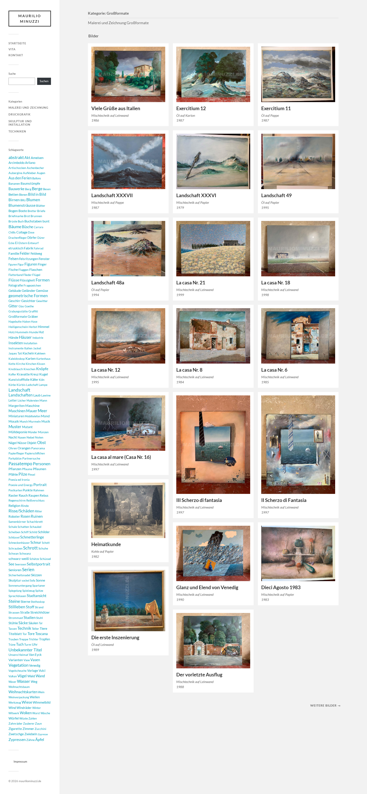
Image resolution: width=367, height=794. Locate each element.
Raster (13, 495)
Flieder (27, 275)
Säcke (23, 623)
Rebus (44, 495)
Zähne (30, 740)
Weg (34, 681)
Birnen (14, 200)
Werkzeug (14, 702)
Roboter (14, 516)
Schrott (30, 547)
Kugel (43, 374)
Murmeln (34, 421)
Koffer (12, 374)
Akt (27, 158)
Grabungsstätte (18, 311)
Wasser (23, 681)
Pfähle (13, 474)
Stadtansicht (36, 596)
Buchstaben (33, 221)
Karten (30, 358)
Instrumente (16, 348)
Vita (12, 49)
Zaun (38, 723)
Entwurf (33, 243)
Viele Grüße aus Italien (115, 108)
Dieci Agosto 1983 (281, 587)
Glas (21, 306)
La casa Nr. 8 (189, 370)
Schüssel (45, 559)
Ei (16, 243)
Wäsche (45, 713)
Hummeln (21, 332)
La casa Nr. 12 (105, 370)
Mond (45, 416)
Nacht (12, 437)
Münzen (43, 432)
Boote (22, 211)
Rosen (25, 516)
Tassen (12, 628)
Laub (37, 395)
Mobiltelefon (32, 416)
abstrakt (16, 157)
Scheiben (14, 532)
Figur (21, 264)
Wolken (26, 713)
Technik (24, 628)
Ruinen (37, 516)
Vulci (42, 670)
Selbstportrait (38, 564)
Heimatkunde (106, 544)
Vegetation (18, 665)
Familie (13, 253)
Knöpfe (42, 369)
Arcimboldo (16, 162)
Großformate (17, 316)
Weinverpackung (18, 697)
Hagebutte (15, 321)
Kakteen (40, 353)
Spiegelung (15, 590)
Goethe (29, 306)
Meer (42, 410)
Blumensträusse (21, 205)
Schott (46, 542)
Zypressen (17, 739)
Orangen (24, 448)
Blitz (23, 200)
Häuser (25, 337)
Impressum (20, 761)
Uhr (35, 644)
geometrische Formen (28, 295)
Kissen (41, 363)
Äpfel (39, 739)
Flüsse (13, 280)
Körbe (12, 384)
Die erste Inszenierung (115, 637)
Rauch (23, 495)
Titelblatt (15, 634)
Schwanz (25, 553)
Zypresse (43, 734)
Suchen (44, 81)
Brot (27, 216)
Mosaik (13, 421)
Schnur (35, 542)
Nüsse (21, 443)
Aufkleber (29, 173)
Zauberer (28, 723)
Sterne (25, 601)
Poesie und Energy (20, 485)
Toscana (41, 634)
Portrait (40, 484)
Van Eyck (35, 654)
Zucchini (40, 729)
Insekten (15, 342)
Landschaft (19, 389)
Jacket (37, 348)
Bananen (14, 183)
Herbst (33, 327)
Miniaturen (16, 416)
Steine (14, 601)
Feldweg (36, 253)
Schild (33, 532)
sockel (25, 580)
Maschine (32, 405)
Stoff (30, 606)
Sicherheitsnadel (19, 575)
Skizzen (36, 575)
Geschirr (14, 301)
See (11, 564)
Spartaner (38, 585)
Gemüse (42, 290)
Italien (28, 348)
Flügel (36, 275)
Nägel (12, 443)
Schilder (44, 532)
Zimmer (28, 729)
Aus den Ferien (20, 178)
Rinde (25, 505)
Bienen (23, 194)
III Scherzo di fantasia (199, 500)
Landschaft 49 (276, 195)
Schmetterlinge (32, 537)
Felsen (13, 258)
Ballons (36, 178)
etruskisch (15, 248)
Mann (43, 400)
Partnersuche (31, 458)
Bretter (32, 211)
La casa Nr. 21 (190, 282)
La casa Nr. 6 (274, 370)
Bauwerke (16, 189)
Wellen (35, 697)
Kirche (20, 363)
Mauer (31, 411)
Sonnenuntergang (20, 585)
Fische (13, 269)
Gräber (33, 316)
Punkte (28, 490)
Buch (21, 221)
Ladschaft (32, 384)
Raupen (33, 495)
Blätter (40, 205)
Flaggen (23, 269)
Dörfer (32, 237)
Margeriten (16, 406)
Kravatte (23, 374)
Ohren (12, 448)
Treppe (23, 639)
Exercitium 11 (276, 108)
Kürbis (21, 384)
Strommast (15, 618)
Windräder (24, 708)
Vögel (22, 675)
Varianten (15, 660)
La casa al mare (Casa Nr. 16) (121, 457)
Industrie (37, 337)
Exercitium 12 (191, 108)
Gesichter (28, 301)
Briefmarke (15, 216)
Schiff (25, 532)
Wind (12, 708)
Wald (31, 676)
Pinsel (31, 474)
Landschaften (20, 394)
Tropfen (44, 639)
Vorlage (32, 670)
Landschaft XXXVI (196, 195)
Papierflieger (16, 453)
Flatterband (15, 275)
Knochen (29, 369)
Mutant (27, 427)
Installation (30, 343)
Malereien (33, 400)
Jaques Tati (15, 353)
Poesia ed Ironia (19, 479)
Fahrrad (38, 248)
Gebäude (14, 290)
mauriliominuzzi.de (30, 781)
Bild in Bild (37, 194)
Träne (12, 644)
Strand (39, 607)
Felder (25, 253)
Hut (41, 332)
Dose (31, 232)
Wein (41, 692)
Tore (31, 633)
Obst (41, 442)
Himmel (43, 327)
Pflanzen (14, 469)
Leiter (12, 400)
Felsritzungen (28, 259)
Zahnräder (15, 723)
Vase (27, 660)
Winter (36, 708)
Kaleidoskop (16, 358)
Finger (42, 264)
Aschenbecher (35, 168)
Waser (12, 681)
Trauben (13, 639)
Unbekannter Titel (25, 649)
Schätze (34, 559)
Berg (28, 189)
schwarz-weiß (18, 559)
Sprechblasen (17, 596)
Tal (40, 623)
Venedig (34, 665)
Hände (13, 337)
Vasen (35, 660)
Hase (34, 321)
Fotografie (15, 285)
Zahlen (32, 718)
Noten (39, 437)
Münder (32, 432)
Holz (11, 332)
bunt (45, 221)
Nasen (22, 437)
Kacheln (28, 353)
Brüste (12, 221)
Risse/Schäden (21, 510)
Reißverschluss (35, 500)
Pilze (22, 474)
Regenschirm (17, 500)
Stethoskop (38, 601)
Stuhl (39, 618)
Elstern (22, 243)
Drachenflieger (17, 237)
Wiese (27, 702)
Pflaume (27, 469)
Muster (14, 426)
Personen (41, 463)
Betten (13, 194)
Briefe (41, 211)
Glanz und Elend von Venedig (207, 587)
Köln (41, 379)
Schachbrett (35, 521)
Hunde (33, 332)
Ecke (11, 243)
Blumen (33, 199)
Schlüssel (14, 537)
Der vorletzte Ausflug (199, 674)
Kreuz (34, 374)
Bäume (14, 226)
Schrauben (15, 548)
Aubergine (15, 173)
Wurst (36, 713)
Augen (41, 173)
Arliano (30, 162)
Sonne (40, 580)
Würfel (13, 718)
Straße (25, 612)
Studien (29, 617)
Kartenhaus (43, 358)
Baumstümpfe (30, 183)
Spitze (39, 590)
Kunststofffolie (19, 379)
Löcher (22, 400)
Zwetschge (16, 734)
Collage (21, 232)
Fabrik (28, 248)
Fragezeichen (32, 285)
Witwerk (13, 713)
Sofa (32, 580)
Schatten (23, 526)
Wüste (23, 718)
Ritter (38, 511)
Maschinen (16, 411)
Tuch (20, 644)
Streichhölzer (40, 612)
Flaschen (35, 269)
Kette (12, 363)
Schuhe (43, 548)
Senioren (14, 570)
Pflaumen (39, 469)
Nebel (30, 437)
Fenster (44, 259)
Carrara (38, 227)
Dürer (41, 237)
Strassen (14, 612)
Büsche (27, 227)
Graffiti (33, 311)
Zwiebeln (30, 734)
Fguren (12, 264)
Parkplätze (15, 458)
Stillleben (16, 606)
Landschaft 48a (107, 282)
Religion (14, 505)
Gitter (13, 306)
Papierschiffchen (35, 453)
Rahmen (38, 490)
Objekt (32, 443)
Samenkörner (17, 521)
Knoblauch (15, 369)
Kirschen (31, 363)
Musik (45, 421)
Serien (28, 569)
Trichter (33, 639)
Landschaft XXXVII (112, 195)
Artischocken (17, 168)
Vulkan (12, 676)
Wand (40, 676)
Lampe (43, 384)
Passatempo (20, 463)
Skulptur (14, 580)
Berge (37, 188)
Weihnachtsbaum (19, 687)
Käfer (34, 379)
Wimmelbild (42, 702)
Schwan (13, 553)
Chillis (12, 232)
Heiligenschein (18, 327)
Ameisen (37, 158)
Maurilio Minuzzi (29, 19)
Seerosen (20, 564)
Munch (24, 421)
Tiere (43, 628)
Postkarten (15, 490)
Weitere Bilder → (325, 705)
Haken (26, 321)
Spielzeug (28, 590)
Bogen (13, 211)
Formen (43, 279)
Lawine (46, 395)
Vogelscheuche (17, 670)
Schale (12, 526)
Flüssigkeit (27, 280)
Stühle (13, 623)
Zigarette (15, 729)
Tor (25, 634)
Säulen (33, 623)
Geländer (28, 290)
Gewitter (42, 301)
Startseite (17, 43)
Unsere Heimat (18, 654)
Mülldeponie (17, 432)
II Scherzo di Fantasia (283, 500)
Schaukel (35, 526)
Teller (35, 628)
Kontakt (15, 55)
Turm (27, 644)
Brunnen (36, 216)
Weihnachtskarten (22, 692)
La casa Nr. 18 (275, 282)
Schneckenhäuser (19, 542)
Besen (47, 189)
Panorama (38, 448)
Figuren (30, 264)
